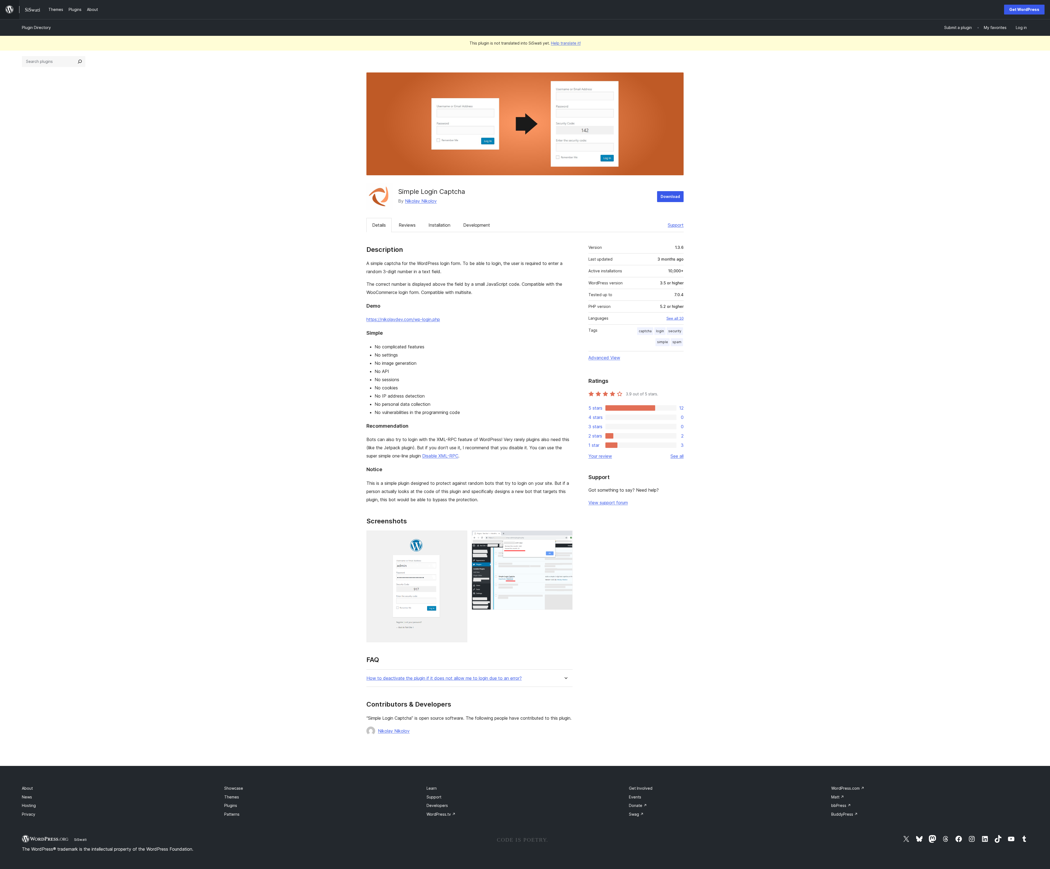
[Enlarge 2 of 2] (565, 538)
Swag (636, 814)
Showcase (233, 788)
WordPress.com (847, 788)
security (674, 331)
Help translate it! (566, 43)
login (660, 331)
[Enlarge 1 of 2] (460, 538)
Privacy (28, 814)
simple (662, 342)
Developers (437, 805)
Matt (837, 797)
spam (676, 342)
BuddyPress (844, 814)
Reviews (407, 225)
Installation (439, 225)
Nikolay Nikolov (421, 201)
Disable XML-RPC (440, 456)
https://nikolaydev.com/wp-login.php (403, 319)
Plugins (230, 805)
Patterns (232, 814)
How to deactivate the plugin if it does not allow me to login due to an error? (444, 678)
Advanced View (604, 357)
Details (379, 225)
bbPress (841, 805)
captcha (645, 331)
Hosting (29, 805)
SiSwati (80, 839)
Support (676, 225)
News (27, 797)
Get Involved (640, 788)
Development (476, 225)
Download (670, 196)
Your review (600, 456)
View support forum (608, 502)
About (27, 788)
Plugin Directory (36, 27)
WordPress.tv (441, 814)
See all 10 (675, 318)
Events (635, 797)
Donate (638, 805)
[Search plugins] (79, 61)
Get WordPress (1024, 9)
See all (677, 456)
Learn (432, 788)
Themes (231, 797)
